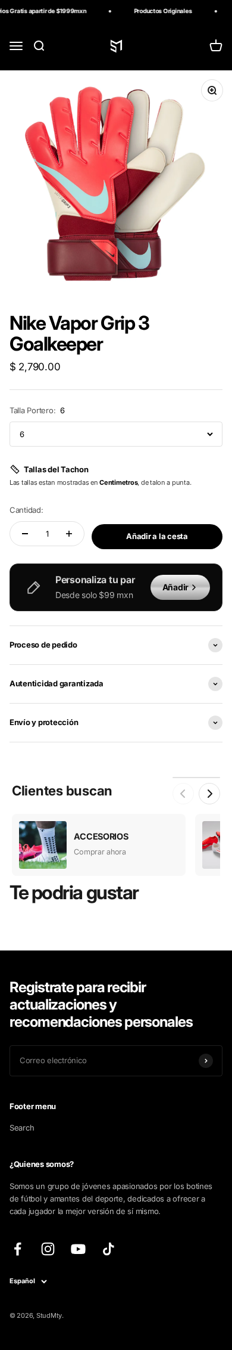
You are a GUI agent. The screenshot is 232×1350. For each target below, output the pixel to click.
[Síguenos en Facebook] (18, 1249)
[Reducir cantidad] (25, 534)
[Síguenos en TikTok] (109, 1249)
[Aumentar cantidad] (69, 534)
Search (22, 1127)
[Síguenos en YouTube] (78, 1249)
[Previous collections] (183, 793)
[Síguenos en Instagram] (48, 1249)
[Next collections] (209, 793)
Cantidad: (26, 510)
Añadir (175, 587)
